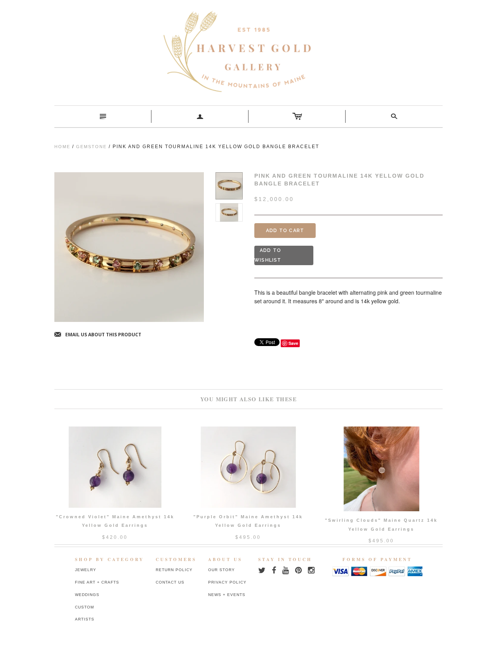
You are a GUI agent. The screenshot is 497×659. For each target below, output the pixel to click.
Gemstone (91, 146)
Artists (84, 619)
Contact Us (170, 582)
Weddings (87, 595)
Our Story (221, 570)
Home (62, 146)
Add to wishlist (268, 255)
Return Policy (174, 570)
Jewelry (85, 570)
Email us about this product (97, 335)
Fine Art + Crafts (97, 582)
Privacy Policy (227, 582)
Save (293, 343)
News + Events (226, 595)
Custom (84, 607)
